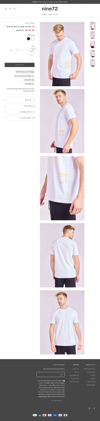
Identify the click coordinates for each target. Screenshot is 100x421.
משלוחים (92, 375)
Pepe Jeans (30, 23)
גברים (56, 14)
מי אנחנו (76, 372)
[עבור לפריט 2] (92, 35)
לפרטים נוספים (43, 396)
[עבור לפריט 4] (92, 54)
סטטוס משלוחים (90, 385)
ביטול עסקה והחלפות (89, 369)
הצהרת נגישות (91, 382)
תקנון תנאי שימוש (74, 382)
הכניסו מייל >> (56, 400)
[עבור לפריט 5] (92, 63)
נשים (50, 14)
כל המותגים (76, 369)
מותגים (44, 14)
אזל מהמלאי (19, 65)
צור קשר (93, 378)
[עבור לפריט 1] (92, 26)
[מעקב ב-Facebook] (94, 408)
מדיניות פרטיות (75, 378)
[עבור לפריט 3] (92, 44)
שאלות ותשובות (91, 372)
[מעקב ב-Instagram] (89, 408)
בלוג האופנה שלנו (74, 375)
